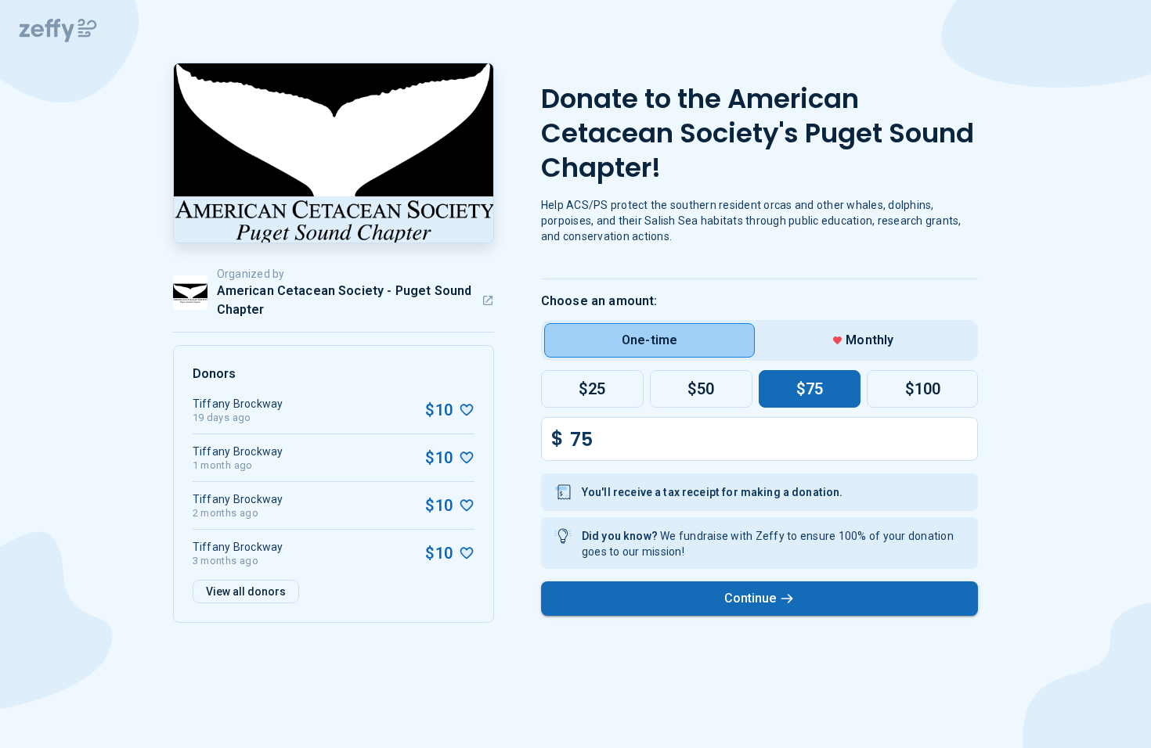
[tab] (649, 340)
